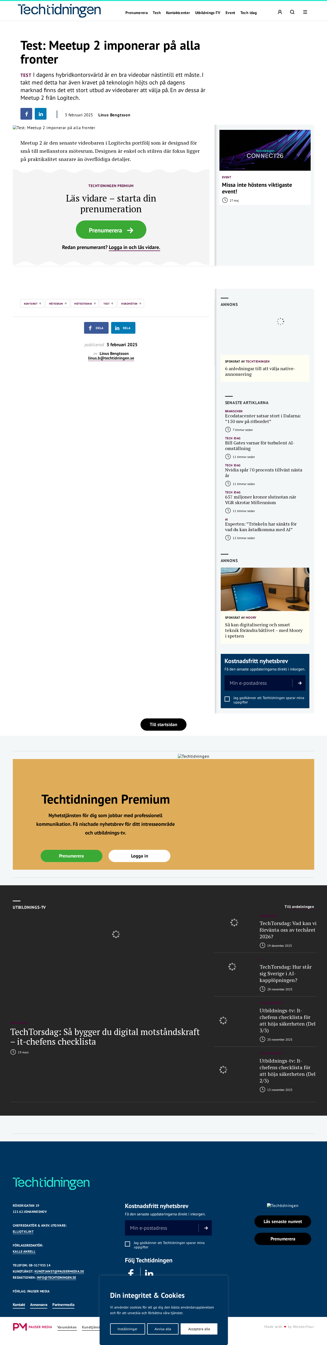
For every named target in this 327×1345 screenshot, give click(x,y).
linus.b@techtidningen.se (111, 358)
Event (230, 12)
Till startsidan (163, 724)
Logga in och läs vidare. (134, 247)
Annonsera (38, 1304)
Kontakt (19, 1304)
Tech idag (248, 12)
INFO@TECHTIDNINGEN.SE (56, 1277)
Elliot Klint (23, 1231)
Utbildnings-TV (207, 12)
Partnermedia (63, 1304)
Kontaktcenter (178, 12)
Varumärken (67, 1327)
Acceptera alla (199, 1329)
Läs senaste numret (283, 1221)
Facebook (131, 1273)
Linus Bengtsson (114, 114)
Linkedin (149, 1273)
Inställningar (127, 1329)
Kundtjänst (91, 1327)
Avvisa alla (163, 1329)
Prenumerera (136, 12)
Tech (157, 12)
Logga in (139, 856)
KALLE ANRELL (24, 1251)
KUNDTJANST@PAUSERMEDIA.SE (59, 1271)
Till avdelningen (299, 906)
